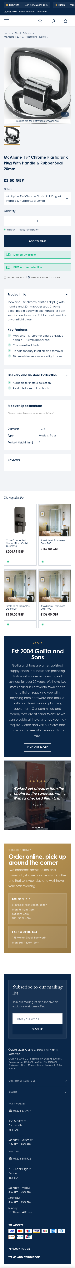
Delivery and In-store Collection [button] (32, 375)
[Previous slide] (10, 795)
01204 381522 (22, 1158)
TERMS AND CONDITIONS (24, 1257)
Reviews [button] (14, 460)
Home (7, 33)
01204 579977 (10, 11)
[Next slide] (64, 795)
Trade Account (27, 11)
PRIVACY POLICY (19, 1249)
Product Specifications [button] (25, 405)
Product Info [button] (17, 294)
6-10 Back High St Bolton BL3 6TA (20, 1173)
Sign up (37, 1029)
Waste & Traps (23, 33)
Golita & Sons (34, 1050)
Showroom (42, 11)
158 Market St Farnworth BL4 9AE (17, 1125)
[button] (6, 21)
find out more (37, 747)
